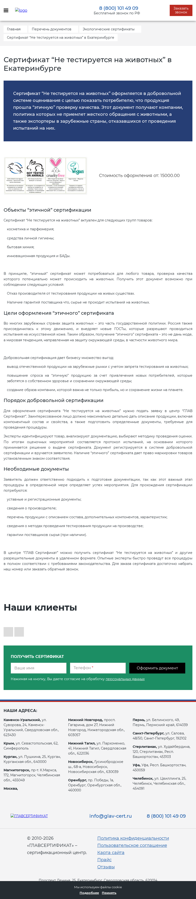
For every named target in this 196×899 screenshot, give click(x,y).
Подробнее (89, 893)
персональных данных (125, 679)
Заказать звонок (181, 10)
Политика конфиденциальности (133, 838)
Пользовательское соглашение (132, 845)
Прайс (104, 859)
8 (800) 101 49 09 (118, 8)
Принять (109, 893)
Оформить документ (157, 668)
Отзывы (106, 867)
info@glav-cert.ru (110, 816)
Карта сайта (111, 852)
